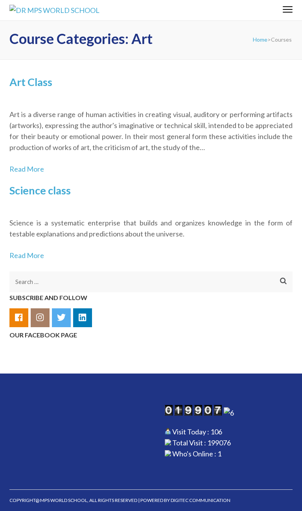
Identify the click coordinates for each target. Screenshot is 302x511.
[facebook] (18, 317)
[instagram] (40, 317)
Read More (26, 169)
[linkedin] (82, 317)
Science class (40, 190)
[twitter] (61, 317)
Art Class (30, 81)
